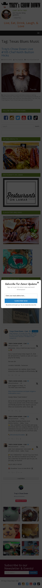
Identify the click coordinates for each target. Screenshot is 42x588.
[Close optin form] (38, 283)
